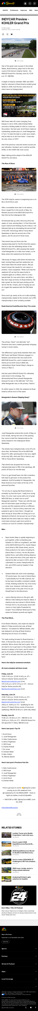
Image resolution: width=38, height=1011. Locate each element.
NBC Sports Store (30, 991)
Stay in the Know (7, 934)
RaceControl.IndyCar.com (11, 681)
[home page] (8, 3)
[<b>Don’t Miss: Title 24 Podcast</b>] (19, 895)
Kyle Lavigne (6, 28)
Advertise (4, 991)
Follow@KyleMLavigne (10, 808)
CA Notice (18, 994)
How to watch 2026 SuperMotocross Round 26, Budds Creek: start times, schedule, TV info (22, 843)
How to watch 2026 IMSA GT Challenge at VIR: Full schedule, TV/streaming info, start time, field (23, 860)
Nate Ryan (15, 863)
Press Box (4, 993)
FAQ (24, 991)
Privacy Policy (18, 993)
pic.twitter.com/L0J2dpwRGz (21, 795)
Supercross (24, 10)
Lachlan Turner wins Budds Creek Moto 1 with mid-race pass (22, 834)
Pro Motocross (14, 10)
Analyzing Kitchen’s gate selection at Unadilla (21, 878)
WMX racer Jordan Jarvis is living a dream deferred (22, 869)
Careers (10, 991)
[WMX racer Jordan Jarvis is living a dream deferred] (6, 870)
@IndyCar (27, 788)
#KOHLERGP (23, 793)
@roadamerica (8, 793)
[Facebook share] (3, 34)
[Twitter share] (7, 34)
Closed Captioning (17, 991)
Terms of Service (26, 994)
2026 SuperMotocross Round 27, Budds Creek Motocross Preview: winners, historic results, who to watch (23, 852)
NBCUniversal (11, 997)
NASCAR (5, 10)
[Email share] (11, 34)
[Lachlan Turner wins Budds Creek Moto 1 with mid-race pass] (6, 835)
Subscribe (5, 941)
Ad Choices (11, 993)
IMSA (30, 10)
